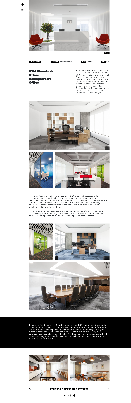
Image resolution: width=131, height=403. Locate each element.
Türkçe (106, 52)
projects (55, 388)
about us (69, 388)
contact (83, 388)
